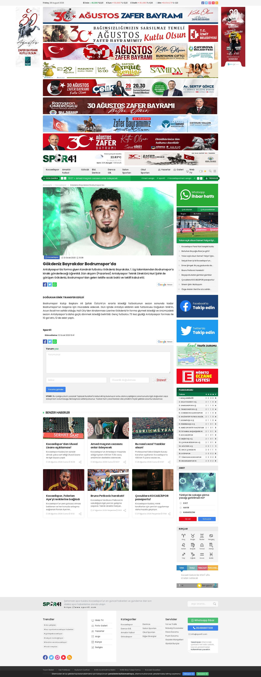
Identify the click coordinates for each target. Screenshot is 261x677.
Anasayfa (47, 185)
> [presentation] (65, 178)
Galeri (180, 169)
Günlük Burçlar (172, 643)
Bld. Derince (96, 171)
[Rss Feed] (216, 2)
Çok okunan (187, 209)
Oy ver (188, 519)
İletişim (99, 647)
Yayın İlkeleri (48, 670)
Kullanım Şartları (82, 670)
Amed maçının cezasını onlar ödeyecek (106, 445)
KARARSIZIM (189, 512)
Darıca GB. (111, 171)
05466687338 (204, 628)
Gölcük (85, 169)
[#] (52, 604)
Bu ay (211, 214)
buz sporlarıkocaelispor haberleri (179, 178)
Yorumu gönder (55, 389)
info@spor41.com (199, 634)
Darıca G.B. (126, 628)
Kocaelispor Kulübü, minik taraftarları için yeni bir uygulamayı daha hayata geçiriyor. (152, 506)
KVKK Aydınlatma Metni (104, 670)
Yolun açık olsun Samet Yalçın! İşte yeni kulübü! (197, 240)
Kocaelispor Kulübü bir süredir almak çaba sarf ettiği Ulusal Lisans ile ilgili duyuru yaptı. (63, 454)
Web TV (191, 171)
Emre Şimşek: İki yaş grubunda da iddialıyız (197, 266)
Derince (146, 624)
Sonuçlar (207, 519)
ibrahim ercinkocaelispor (55, 642)
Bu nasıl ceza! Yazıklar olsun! (150, 445)
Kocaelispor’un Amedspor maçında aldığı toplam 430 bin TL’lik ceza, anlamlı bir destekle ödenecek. (108, 454)
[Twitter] (206, 2)
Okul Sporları (145, 171)
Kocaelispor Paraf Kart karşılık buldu (198, 246)
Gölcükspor (126, 636)
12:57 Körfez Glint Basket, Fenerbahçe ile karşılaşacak (96, 178)
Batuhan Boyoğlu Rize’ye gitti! (196, 251)
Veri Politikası (64, 670)
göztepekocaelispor (53, 633)
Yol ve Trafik (171, 624)
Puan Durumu (172, 635)
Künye (98, 641)
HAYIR (186, 507)
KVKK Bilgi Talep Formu (130, 670)
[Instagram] (209, 2)
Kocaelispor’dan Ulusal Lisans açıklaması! (61, 445)
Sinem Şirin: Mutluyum (192, 284)
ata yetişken (154, 178)
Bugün (183, 214)
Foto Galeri (101, 625)
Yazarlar (166, 169)
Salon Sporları (126, 171)
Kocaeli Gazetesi (152, 670)
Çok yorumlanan (208, 209)
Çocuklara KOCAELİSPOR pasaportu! (152, 497)
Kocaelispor (52, 169)
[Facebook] (202, 2)
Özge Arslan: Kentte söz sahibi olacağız (196, 289)
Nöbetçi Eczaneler (174, 628)
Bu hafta (197, 214)
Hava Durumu (172, 631)
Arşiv (97, 636)
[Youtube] (213, 2)
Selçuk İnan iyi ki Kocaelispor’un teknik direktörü (196, 261)
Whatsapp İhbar (204, 620)
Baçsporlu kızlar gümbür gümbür (197, 275)
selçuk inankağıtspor (53, 638)
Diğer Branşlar (149, 636)
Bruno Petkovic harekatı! (107, 495)
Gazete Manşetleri (174, 639)
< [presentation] (62, 178)
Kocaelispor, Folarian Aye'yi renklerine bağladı (63, 497)
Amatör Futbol (66, 171)
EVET (185, 503)
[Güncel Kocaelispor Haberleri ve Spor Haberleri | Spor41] (59, 158)
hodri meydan (50, 646)
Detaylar (188, 674)
